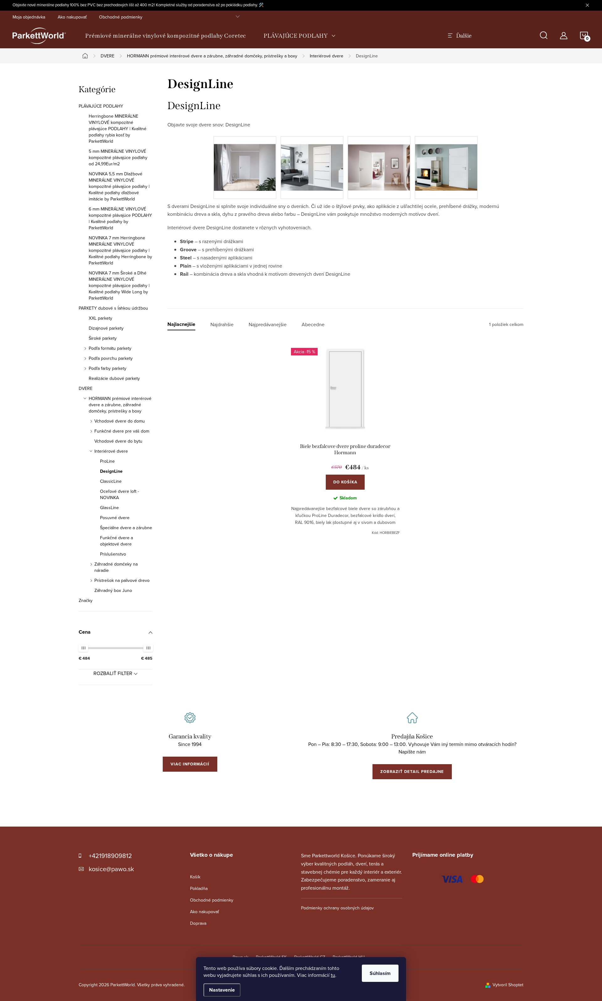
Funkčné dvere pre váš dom (121, 431)
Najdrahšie (222, 324)
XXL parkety (100, 318)
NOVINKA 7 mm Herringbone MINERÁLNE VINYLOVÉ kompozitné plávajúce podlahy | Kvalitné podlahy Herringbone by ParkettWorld (120, 250)
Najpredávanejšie (268, 324)
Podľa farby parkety (107, 368)
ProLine (107, 461)
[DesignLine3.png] (312, 159)
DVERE (85, 388)
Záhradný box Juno (113, 590)
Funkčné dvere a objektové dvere (116, 541)
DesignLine (111, 471)
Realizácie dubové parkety (114, 378)
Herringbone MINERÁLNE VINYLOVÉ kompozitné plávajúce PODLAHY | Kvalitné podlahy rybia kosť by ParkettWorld (117, 128)
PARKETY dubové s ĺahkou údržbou (113, 308)
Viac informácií (190, 764)
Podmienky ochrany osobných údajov (337, 908)
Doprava (198, 923)
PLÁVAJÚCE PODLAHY (101, 106)
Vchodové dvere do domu (119, 421)
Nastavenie (222, 989)
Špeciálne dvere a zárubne (126, 527)
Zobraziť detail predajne (412, 772)
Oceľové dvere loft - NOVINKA (119, 494)
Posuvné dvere (114, 517)
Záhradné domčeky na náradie (116, 567)
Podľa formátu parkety (110, 348)
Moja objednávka (29, 17)
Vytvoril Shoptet (508, 985)
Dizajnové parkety (106, 328)
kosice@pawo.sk (111, 868)
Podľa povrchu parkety (111, 358)
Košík (195, 877)
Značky (85, 600)
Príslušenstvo (113, 554)
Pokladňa (199, 888)
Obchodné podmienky (120, 17)
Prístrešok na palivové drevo (122, 580)
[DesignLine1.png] (446, 159)
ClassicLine (111, 481)
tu (333, 975)
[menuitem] (166, 35)
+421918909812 (110, 855)
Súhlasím (380, 973)
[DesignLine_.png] (245, 159)
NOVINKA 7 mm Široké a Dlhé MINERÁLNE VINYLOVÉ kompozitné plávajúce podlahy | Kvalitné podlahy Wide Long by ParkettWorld (119, 285)
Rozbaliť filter (112, 673)
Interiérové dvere (111, 451)
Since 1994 (190, 744)
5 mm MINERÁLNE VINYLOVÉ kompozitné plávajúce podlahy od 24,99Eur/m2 (118, 157)
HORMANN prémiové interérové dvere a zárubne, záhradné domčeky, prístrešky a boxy (120, 404)
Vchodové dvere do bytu (118, 441)
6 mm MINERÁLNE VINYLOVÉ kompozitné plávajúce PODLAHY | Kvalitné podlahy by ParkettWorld (120, 218)
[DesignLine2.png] (379, 159)
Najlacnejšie (181, 324)
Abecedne (313, 324)
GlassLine (109, 507)
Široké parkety (103, 338)
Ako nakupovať (72, 17)
